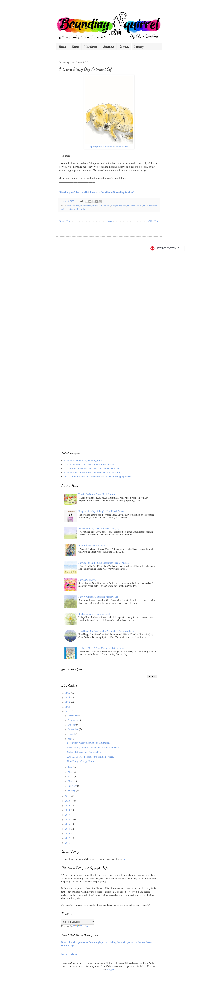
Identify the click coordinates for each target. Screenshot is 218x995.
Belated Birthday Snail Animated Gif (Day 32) (100, 528)
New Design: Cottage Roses (80, 761)
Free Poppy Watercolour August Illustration (88, 742)
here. (126, 859)
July (70, 738)
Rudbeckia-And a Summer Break (94, 613)
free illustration (150, 205)
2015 (68, 824)
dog (120, 205)
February (72, 785)
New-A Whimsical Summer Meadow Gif (98, 596)
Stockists (108, 47)
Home (62, 47)
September (73, 729)
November (73, 720)
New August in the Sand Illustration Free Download (103, 562)
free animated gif (134, 205)
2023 (68, 706)
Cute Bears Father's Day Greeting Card (83, 460)
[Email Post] (81, 200)
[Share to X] (93, 201)
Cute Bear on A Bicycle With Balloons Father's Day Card (92, 472)
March (71, 781)
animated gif (88, 205)
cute (97, 205)
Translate (84, 926)
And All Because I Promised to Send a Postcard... (91, 756)
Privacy (138, 47)
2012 (68, 838)
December (73, 715)
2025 (68, 697)
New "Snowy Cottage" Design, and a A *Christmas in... (94, 747)
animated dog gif (74, 205)
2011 (68, 842)
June (70, 767)
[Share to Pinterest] (100, 201)
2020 (68, 800)
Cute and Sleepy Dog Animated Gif (84, 751)
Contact (124, 47)
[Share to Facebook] (96, 201)
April (71, 776)
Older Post (153, 221)
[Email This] (87, 201)
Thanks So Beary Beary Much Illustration (98, 494)
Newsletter (90, 47)
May (70, 771)
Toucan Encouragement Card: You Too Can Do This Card (92, 468)
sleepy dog (81, 209)
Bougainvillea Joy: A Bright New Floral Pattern (101, 511)
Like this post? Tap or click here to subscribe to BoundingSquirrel (96, 192)
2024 (68, 702)
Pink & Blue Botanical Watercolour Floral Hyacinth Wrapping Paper (97, 476)
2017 (68, 814)
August (71, 734)
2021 (68, 796)
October (72, 724)
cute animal (105, 205)
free (124, 205)
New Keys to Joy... (87, 579)
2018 (68, 810)
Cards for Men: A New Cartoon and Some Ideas (101, 648)
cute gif (114, 205)
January (72, 790)
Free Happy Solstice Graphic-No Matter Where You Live (106, 630)
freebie (63, 209)
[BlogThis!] (90, 201)
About (75, 47)
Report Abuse (69, 954)
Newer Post (65, 221)
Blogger (110, 969)
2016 (68, 819)
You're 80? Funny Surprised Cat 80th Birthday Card (89, 464)
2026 (68, 692)
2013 (68, 833)
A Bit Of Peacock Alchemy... (92, 545)
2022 (68, 711)
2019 (68, 805)
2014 (68, 828)
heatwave (71, 209)
